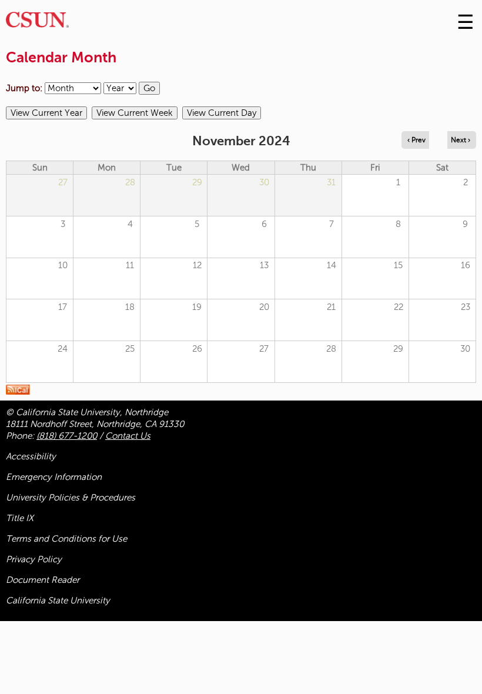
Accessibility (31, 456)
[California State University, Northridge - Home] (37, 23)
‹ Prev (416, 140)
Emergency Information (54, 477)
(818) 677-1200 (66, 436)
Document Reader (42, 580)
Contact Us (127, 436)
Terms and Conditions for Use (66, 538)
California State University (58, 600)
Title (20, 518)
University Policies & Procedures (70, 497)
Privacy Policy (34, 559)
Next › (460, 140)
